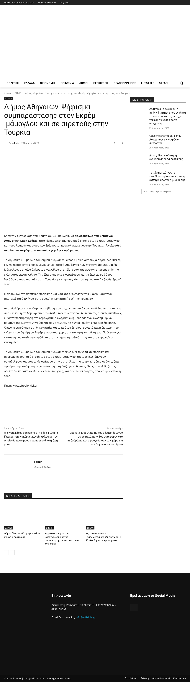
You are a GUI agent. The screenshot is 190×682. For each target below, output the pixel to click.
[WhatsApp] (58, 152)
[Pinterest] (50, 152)
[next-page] (12, 552)
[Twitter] (173, 3)
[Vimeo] (178, 3)
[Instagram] (168, 3)
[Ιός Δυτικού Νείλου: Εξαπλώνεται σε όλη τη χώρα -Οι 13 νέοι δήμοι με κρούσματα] (104, 516)
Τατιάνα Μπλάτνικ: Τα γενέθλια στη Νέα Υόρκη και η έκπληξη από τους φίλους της (167, 176)
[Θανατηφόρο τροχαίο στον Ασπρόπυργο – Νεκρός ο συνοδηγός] (138, 140)
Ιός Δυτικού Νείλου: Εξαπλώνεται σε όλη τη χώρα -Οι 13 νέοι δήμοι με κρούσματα (104, 537)
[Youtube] (184, 3)
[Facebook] (163, 3)
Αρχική (8, 93)
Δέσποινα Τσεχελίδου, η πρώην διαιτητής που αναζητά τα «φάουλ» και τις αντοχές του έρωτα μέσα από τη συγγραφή (167, 116)
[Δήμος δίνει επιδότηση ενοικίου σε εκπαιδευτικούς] (22, 516)
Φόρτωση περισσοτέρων (157, 191)
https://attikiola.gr (42, 467)
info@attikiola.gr (85, 617)
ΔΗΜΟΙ (18, 93)
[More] (67, 152)
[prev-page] (6, 552)
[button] (181, 83)
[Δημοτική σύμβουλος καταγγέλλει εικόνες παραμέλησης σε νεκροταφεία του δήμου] (63, 516)
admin (15, 143)
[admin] (6, 143)
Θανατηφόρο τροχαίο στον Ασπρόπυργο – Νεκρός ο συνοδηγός (165, 139)
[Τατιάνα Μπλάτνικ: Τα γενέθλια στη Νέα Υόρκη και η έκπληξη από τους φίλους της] (138, 177)
